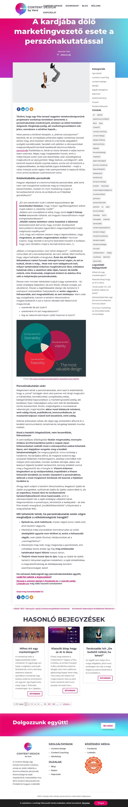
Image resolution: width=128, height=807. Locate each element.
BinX (95, 123)
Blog (85, 6)
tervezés (96, 249)
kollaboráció (97, 173)
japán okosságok (99, 161)
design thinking (99, 140)
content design (99, 81)
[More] (31, 109)
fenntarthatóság (99, 152)
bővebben (35, 694)
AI (94, 115)
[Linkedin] (23, 109)
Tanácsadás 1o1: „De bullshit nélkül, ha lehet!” (101, 290)
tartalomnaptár (99, 240)
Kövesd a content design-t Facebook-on (37, 581)
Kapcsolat (49, 13)
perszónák (22, 150)
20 (49, 704)
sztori (104, 215)
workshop (97, 257)
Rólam (54, 770)
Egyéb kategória (100, 90)
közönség (104, 186)
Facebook (92, 748)
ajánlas (99, 115)
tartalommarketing (100, 236)
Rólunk (95, 6)
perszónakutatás (99, 202)
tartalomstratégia (99, 244)
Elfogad (101, 803)
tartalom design (99, 232)
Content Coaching (59, 752)
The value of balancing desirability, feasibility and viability (54, 379)
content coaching (100, 77)
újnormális (97, 261)
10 (45, 704)
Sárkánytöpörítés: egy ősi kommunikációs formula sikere (102, 300)
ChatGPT (96, 127)
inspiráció (96, 157)
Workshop (72, 6)
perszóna (96, 198)
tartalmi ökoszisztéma (101, 228)
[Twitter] (27, 109)
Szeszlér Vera (64, 51)
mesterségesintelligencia (102, 190)
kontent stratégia (99, 182)
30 (53, 704)
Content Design (52, 6)
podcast (96, 207)
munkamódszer (99, 194)
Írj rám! (108, 726)
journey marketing (100, 165)
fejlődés (96, 148)
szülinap (106, 219)
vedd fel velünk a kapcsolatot (33, 577)
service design (98, 211)
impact (95, 102)
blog (100, 123)
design (95, 85)
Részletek (86, 803)
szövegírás (97, 219)
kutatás (96, 186)
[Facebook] (18, 109)
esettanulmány (99, 98)
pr (102, 207)
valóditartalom (98, 253)
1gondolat (97, 73)
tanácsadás (97, 223)
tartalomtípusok (100, 106)
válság (109, 253)
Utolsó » (67, 704)
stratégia (96, 215)
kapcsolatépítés (99, 169)
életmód (96, 94)
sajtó (108, 207)
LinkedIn (91, 752)
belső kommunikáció (101, 119)
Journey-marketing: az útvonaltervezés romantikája (101, 311)
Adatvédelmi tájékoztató (81, 796)
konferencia (97, 177)
